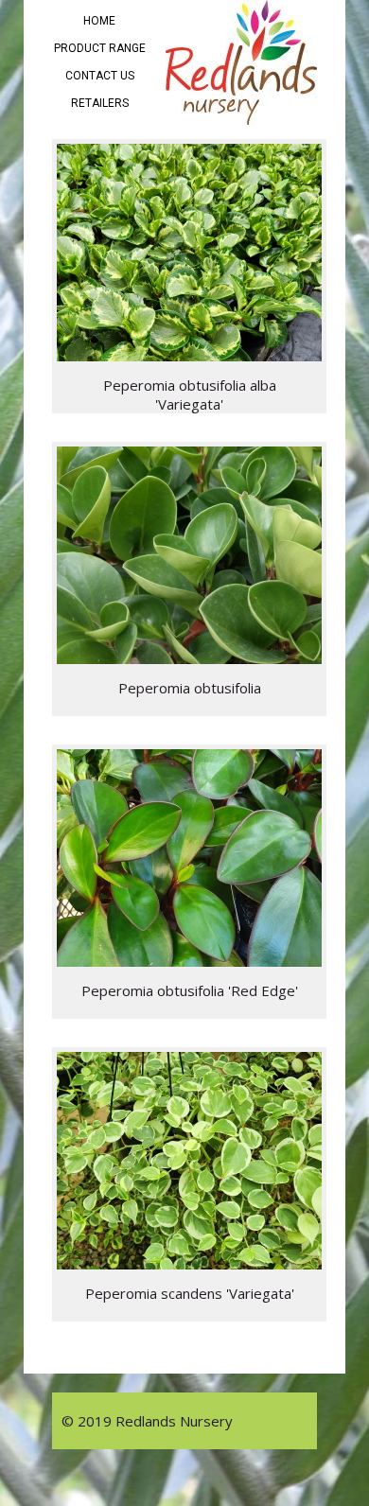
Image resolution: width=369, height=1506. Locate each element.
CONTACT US (99, 75)
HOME (99, 20)
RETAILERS (100, 103)
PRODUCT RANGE (100, 48)
